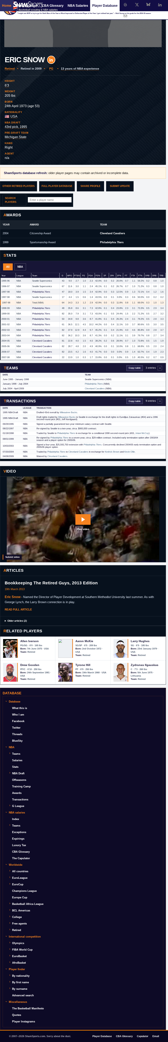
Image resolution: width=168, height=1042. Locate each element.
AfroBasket (19, 962)
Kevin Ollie (129, 452)
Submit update (120, 186)
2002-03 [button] (5, 330)
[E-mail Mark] (125, 16)
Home (6, 5)
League (20, 275)
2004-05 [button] (5, 341)
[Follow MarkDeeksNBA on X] (137, 5)
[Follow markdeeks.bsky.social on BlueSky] (148, 5)
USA (13, 116)
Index (15, 819)
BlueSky (17, 740)
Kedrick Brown (112, 452)
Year (3, 275)
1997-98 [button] (5, 292)
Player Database (105, 5)
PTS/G (77, 275)
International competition (25, 936)
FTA (133, 275)
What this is (19, 708)
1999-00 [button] (5, 313)
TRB (161, 275)
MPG (69, 275)
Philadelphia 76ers (112, 242)
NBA (20, 266)
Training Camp (21, 786)
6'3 (7, 85)
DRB (154, 275)
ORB (147, 275)
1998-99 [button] (5, 308)
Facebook (18, 721)
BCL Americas (21, 910)
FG (83, 275)
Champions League (24, 890)
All (8, 266)
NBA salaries (17, 812)
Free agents (19, 923)
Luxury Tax (19, 845)
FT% (140, 275)
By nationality (21, 975)
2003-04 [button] (5, 335)
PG (51, 68)
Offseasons (19, 779)
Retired (10, 68)
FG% (97, 275)
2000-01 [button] (5, 319)
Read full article (18, 609)
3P (104, 275)
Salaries (17, 760)
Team (34, 275)
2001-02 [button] (5, 324)
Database (14, 701)
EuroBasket (19, 956)
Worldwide (15, 864)
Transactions (20, 799)
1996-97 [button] (5, 286)
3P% (119, 275)
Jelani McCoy (142, 433)
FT (126, 275)
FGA (91, 275)
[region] (83, 316)
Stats (15, 766)
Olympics (18, 943)
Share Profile (90, 186)
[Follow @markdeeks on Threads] (125, 5)
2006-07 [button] (5, 352)
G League (18, 806)
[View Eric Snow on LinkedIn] (51, 60)
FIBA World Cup (22, 949)
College (17, 917)
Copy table (135, 368)
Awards (17, 793)
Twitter (16, 727)
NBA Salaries (78, 5)
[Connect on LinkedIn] (160, 5)
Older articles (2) (17, 620)
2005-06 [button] (5, 346)
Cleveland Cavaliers (112, 233)
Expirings (18, 838)
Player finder (17, 969)
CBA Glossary (53, 5)
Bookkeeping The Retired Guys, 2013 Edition (51, 582)
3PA (112, 275)
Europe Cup (19, 897)
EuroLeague (19, 877)
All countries (20, 871)
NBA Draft (18, 773)
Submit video (12, 557)
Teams (16, 753)
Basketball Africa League (27, 904)
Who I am (18, 714)
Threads (17, 734)
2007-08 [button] (5, 357)
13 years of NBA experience (80, 68)
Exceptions (19, 832)
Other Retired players (18, 186)
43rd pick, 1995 (16, 127)
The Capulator (26, 5)
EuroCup (17, 884)
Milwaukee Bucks (68, 412)
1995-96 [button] (5, 281)
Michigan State (15, 137)
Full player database (57, 186)
